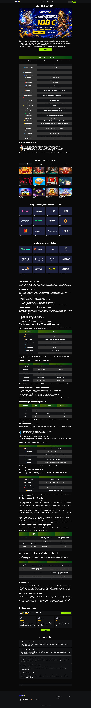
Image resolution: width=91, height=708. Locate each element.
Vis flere (45, 630)
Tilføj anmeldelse (66, 612)
